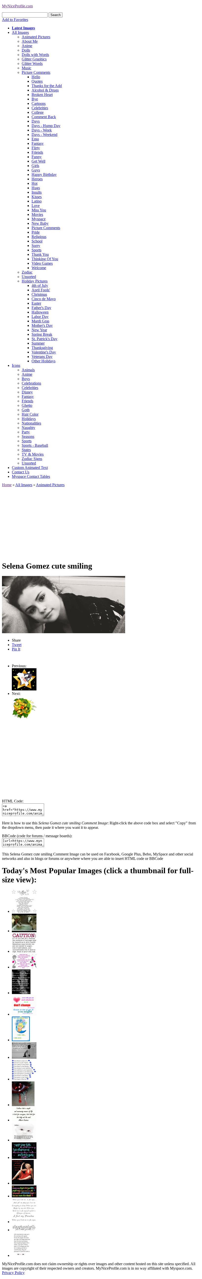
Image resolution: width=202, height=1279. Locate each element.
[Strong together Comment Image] (24, 1157)
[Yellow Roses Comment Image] (24, 719)
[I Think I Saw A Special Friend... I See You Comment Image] (21, 1040)
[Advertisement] (101, 521)
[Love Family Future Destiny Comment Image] (24, 1079)
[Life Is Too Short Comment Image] (21, 1255)
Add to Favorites (15, 20)
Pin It (16, 649)
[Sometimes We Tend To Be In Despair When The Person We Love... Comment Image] (24, 967)
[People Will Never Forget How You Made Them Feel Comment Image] (24, 1196)
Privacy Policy (13, 1273)
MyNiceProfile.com (17, 6)
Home (7, 485)
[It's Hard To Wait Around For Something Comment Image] (24, 1057)
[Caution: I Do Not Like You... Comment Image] (24, 951)
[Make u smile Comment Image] (24, 1230)
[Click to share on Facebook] (63, 604)
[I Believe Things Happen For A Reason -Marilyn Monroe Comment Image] (21, 993)
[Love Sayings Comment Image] (24, 911)
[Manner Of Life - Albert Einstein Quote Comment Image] (24, 1120)
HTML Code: (12, 801)
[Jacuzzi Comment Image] (24, 931)
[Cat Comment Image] (24, 689)
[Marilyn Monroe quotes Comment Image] (23, 1183)
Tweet (16, 645)
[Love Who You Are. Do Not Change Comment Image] (24, 1014)
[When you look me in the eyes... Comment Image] (24, 1222)
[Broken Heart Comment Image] (23, 1105)
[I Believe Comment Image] (24, 1140)
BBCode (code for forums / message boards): (37, 836)
